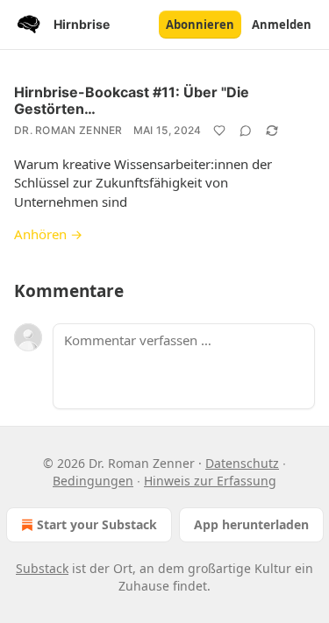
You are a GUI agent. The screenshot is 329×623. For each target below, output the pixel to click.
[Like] (219, 130)
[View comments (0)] (245, 130)
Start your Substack (97, 524)
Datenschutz (242, 463)
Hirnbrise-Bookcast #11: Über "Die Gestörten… (131, 100)
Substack (42, 568)
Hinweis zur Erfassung (210, 480)
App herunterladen (251, 524)
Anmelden (281, 24)
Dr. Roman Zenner (68, 130)
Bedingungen (93, 480)
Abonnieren (200, 24)
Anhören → (48, 234)
